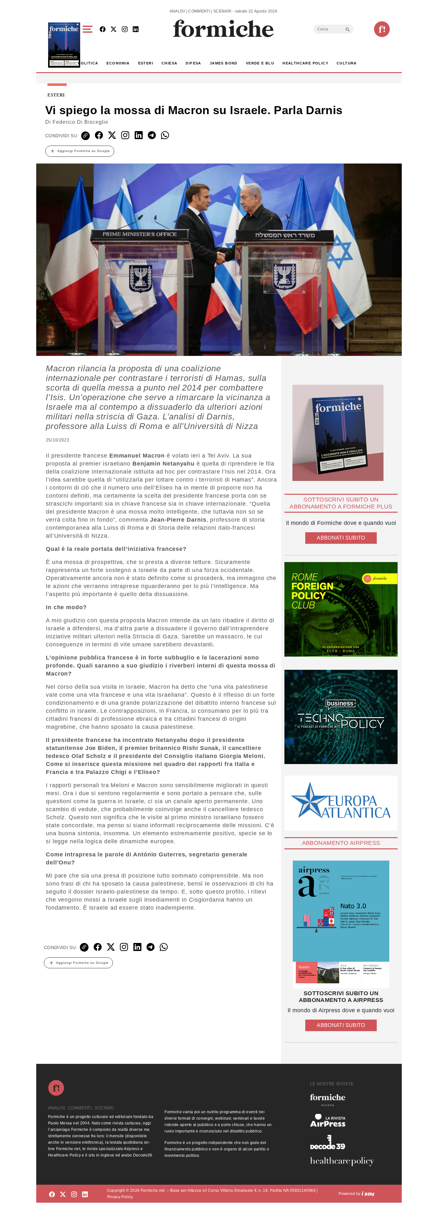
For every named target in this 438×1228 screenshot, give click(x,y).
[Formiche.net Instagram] (124, 29)
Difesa (193, 63)
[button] (88, 45)
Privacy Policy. (120, 1197)
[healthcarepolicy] (344, 1161)
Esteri (145, 63)
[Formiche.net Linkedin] (135, 29)
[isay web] (368, 1193)
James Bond (224, 63)
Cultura (347, 63)
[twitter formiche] (62, 1194)
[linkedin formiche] (85, 1194)
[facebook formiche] (51, 1194)
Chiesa (169, 63)
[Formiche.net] (382, 29)
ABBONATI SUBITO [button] (341, 538)
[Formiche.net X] (113, 29)
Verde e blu (260, 63)
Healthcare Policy (305, 63)
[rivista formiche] (341, 924)
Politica (88, 63)
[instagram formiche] (74, 1194)
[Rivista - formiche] (344, 1100)
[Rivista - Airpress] (344, 1120)
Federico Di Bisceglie (80, 122)
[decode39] (344, 1141)
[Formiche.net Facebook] (102, 29)
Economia (118, 63)
